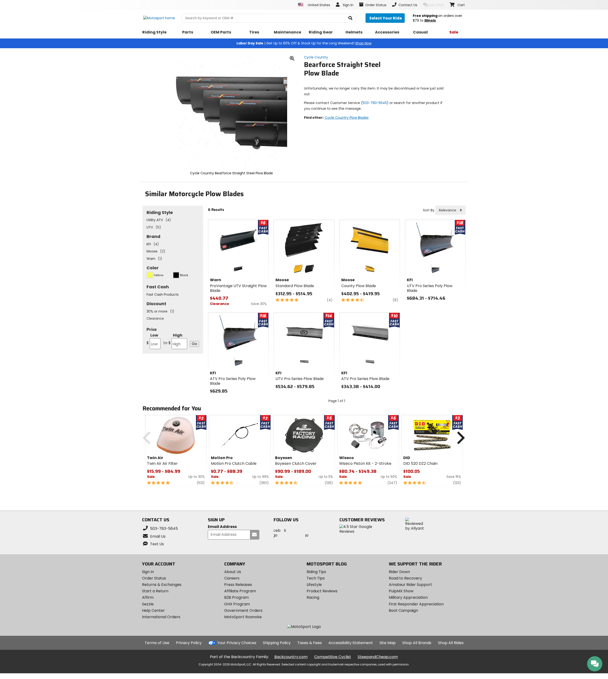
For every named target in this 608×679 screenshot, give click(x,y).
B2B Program (236, 597)
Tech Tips (316, 578)
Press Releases (238, 584)
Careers (231, 578)
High (172, 339)
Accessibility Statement (350, 643)
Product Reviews (322, 591)
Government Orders (243, 610)
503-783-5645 (375, 102)
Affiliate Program (240, 591)
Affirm (148, 597)
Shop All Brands (416, 643)
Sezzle (148, 604)
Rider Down (399, 572)
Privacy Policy (189, 643)
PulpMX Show (401, 591)
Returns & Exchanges (161, 584)
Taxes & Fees (309, 643)
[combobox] (450, 210)
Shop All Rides (451, 643)
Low (152, 339)
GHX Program (237, 604)
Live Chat (436, 5)
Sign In (148, 572)
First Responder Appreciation (416, 604)
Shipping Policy (277, 643)
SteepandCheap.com (378, 657)
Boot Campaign (403, 610)
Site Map (388, 643)
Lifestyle (314, 584)
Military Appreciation (408, 597)
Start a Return (155, 591)
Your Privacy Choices (236, 643)
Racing (313, 597)
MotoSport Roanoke (243, 617)
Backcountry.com (291, 657)
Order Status (154, 578)
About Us (232, 572)
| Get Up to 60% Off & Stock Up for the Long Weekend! (304, 43)
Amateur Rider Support (410, 584)
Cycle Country (316, 57)
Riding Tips (316, 572)
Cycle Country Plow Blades (347, 117)
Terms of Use (157, 643)
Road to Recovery (405, 578)
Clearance (155, 318)
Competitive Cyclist (332, 657)
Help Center (153, 610)
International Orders (161, 617)
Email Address (222, 526)
